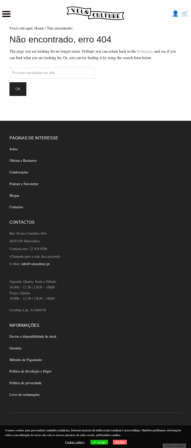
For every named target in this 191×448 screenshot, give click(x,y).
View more (128, 435)
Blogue (14, 195)
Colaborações (18, 172)
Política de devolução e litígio (30, 371)
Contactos (16, 206)
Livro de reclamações (24, 394)
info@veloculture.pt (35, 263)
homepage (145, 51)
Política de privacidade (25, 382)
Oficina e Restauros (23, 160)
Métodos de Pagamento (25, 359)
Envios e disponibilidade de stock (32, 336)
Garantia (15, 348)
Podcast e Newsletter (24, 183)
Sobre (13, 149)
